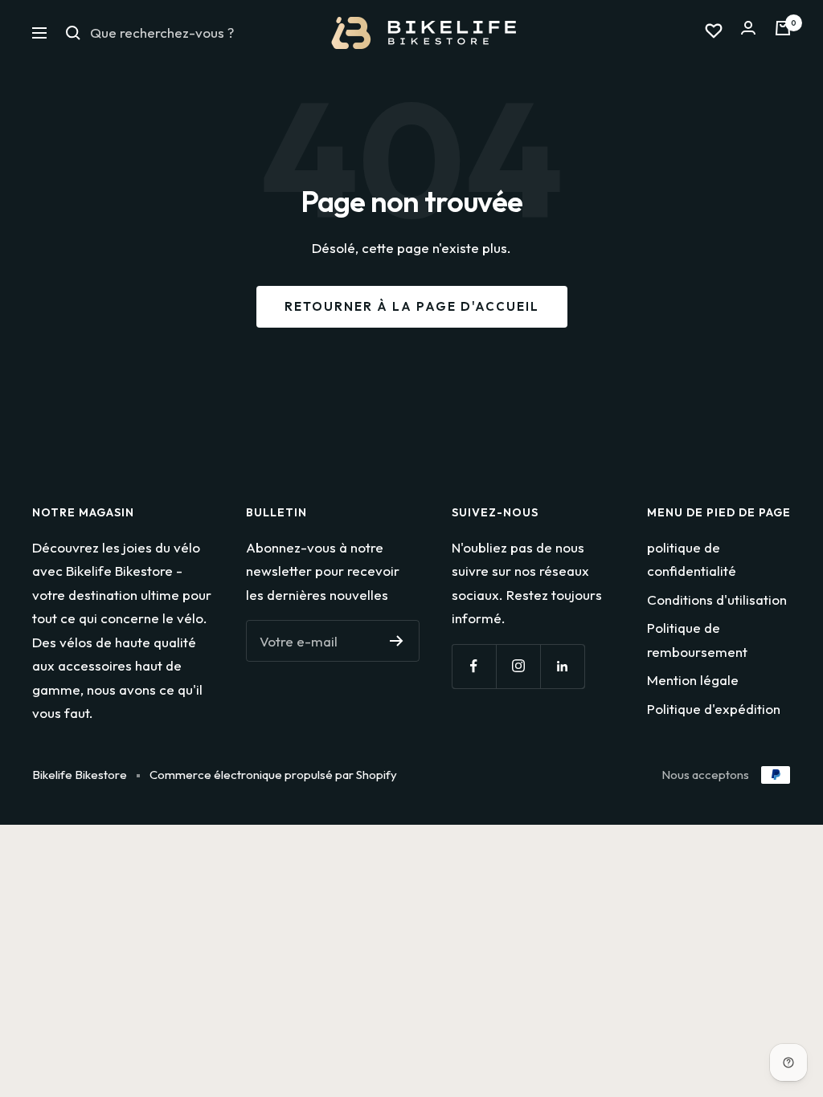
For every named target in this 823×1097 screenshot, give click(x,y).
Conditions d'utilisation (717, 599)
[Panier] (783, 32)
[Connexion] (748, 32)
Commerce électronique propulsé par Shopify (273, 774)
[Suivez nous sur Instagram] (518, 666)
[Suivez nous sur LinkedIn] (562, 666)
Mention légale (693, 679)
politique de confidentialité (691, 559)
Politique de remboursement (697, 639)
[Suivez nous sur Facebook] (474, 666)
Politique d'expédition (713, 708)
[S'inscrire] (396, 640)
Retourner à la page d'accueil (412, 306)
